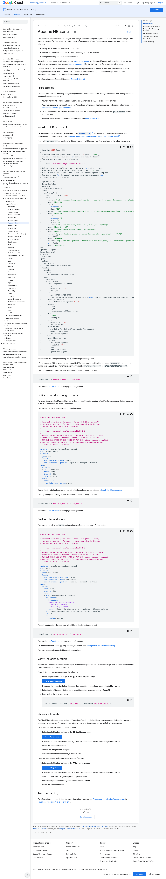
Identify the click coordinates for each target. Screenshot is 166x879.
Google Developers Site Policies (69, 829)
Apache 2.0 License (39, 829)
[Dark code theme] (120, 147)
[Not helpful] (132, 26)
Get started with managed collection (56, 108)
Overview (6, 14)
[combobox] (110, 3)
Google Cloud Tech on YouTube (144, 861)
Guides (17, 14)
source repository (75, 64)
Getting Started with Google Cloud (112, 850)
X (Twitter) (136, 854)
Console (130, 3)
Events (135, 850)
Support (69, 850)
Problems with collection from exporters (109, 799)
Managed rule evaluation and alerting (101, 646)
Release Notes (71, 854)
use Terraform (53, 386)
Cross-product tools (59, 3)
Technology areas (37, 3)
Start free (157, 10)
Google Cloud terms (69, 869)
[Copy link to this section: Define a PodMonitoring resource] (81, 395)
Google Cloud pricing (40, 850)
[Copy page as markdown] (75, 32)
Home (40, 26)
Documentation (50, 26)
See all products (38, 847)
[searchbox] (15, 22)
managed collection (81, 61)
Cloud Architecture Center (109, 857)
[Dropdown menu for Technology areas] (46, 2)
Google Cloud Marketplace (42, 854)
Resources (40, 14)
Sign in (160, 3)
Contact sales (38, 857)
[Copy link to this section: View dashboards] (61, 714)
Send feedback (125, 32)
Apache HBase (77, 79)
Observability (62, 26)
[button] (14, 94)
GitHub (102, 847)
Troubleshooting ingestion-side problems (54, 802)
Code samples (105, 854)
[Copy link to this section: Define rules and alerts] (68, 519)
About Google (38, 869)
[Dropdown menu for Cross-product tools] (70, 2)
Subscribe (139, 874)
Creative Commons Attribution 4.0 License (94, 826)
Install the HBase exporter (111, 490)
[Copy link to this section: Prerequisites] (56, 88)
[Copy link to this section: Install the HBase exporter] (72, 127)
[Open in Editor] (128, 147)
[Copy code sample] (124, 147)
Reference (28, 14)
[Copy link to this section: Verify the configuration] (69, 659)
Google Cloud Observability (21, 9)
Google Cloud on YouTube (142, 857)
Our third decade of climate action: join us (92, 869)
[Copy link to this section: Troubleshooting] (60, 793)
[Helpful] (129, 26)
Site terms (56, 869)
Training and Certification (108, 861)
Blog (134, 847)
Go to (54, 681)
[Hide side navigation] (27, 875)
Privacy (47, 869)
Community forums (73, 847)
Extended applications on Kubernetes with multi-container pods (93, 136)
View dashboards (92, 118)
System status (71, 857)
